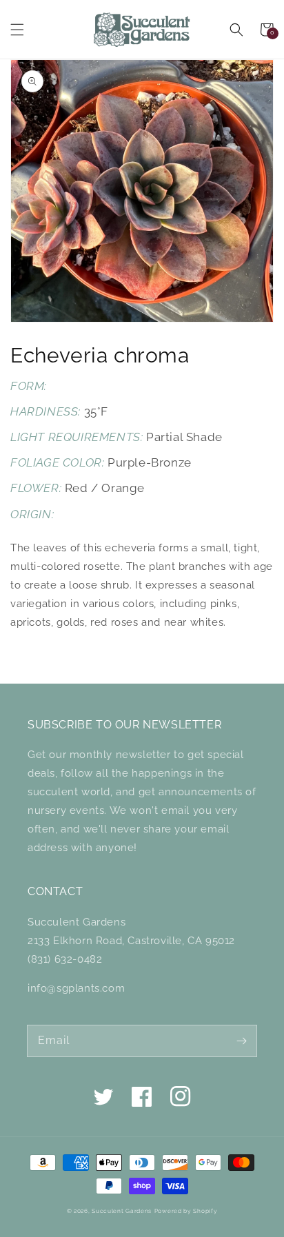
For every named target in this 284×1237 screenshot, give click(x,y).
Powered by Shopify (186, 1210)
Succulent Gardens (122, 1210)
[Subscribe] (241, 1040)
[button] (17, 29)
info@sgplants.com (76, 988)
